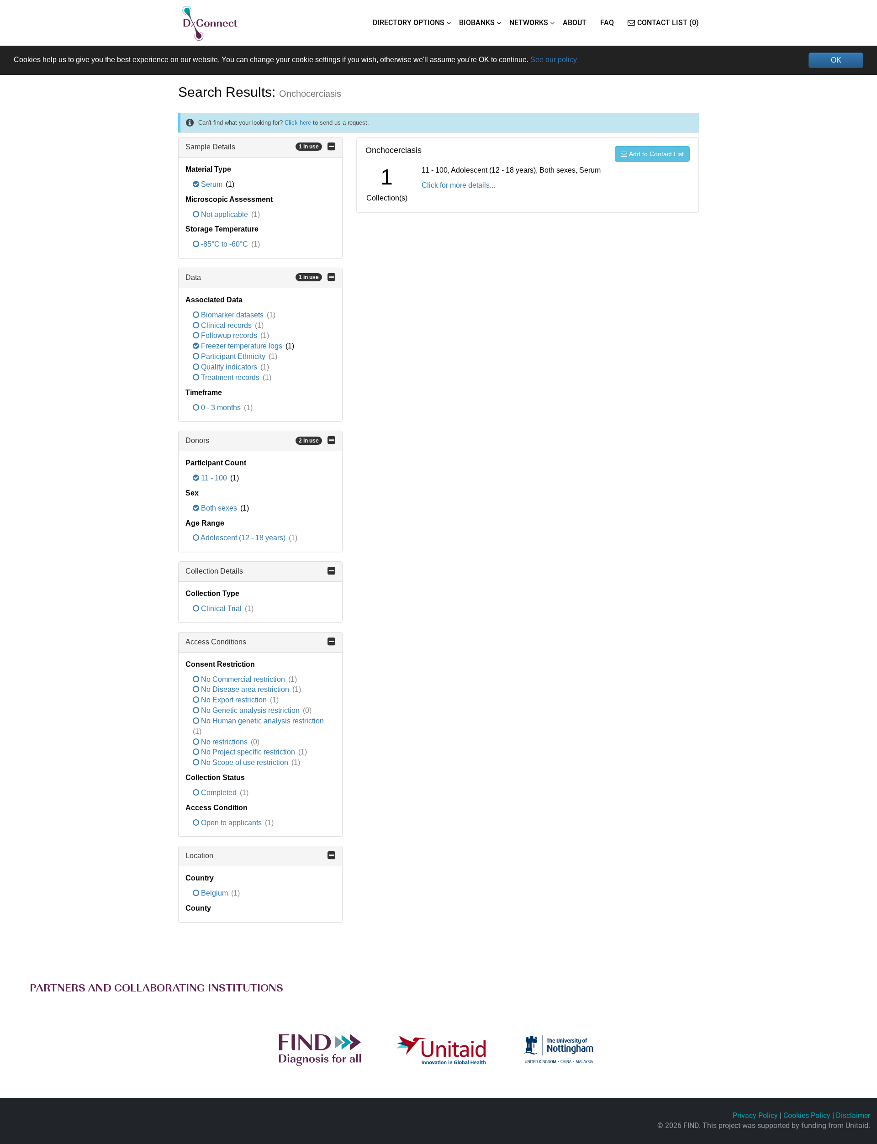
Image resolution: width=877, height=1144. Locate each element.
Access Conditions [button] (215, 642)
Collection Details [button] (214, 571)
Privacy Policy (755, 1115)
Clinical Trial (221, 608)
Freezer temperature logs (241, 346)
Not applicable (224, 214)
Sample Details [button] (252, 147)
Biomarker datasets (232, 315)
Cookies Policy (806, 1115)
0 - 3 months (221, 407)
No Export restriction (234, 700)
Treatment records (230, 377)
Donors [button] (252, 440)
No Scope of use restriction (244, 762)
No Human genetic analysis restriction (261, 721)
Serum (211, 184)
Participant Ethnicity (233, 356)
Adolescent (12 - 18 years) (243, 538)
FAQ (607, 22)
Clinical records (226, 325)
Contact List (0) (668, 22)
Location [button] (199, 855)
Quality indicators (229, 367)
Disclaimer (853, 1115)
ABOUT (574, 22)
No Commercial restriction (243, 679)
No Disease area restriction (245, 689)
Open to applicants (231, 823)
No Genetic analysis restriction (250, 710)
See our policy (553, 59)
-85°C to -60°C (224, 244)
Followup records (229, 335)
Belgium (214, 893)
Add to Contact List (656, 154)
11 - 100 (214, 478)
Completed (218, 792)
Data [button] (252, 277)
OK (836, 60)
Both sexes (219, 508)
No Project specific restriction (248, 752)
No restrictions (224, 742)
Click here (298, 122)
